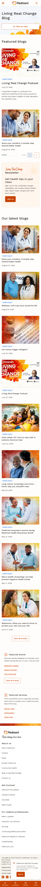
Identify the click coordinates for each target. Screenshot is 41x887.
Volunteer (6, 800)
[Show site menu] (3, 3)
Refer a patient (8, 816)
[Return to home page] (20, 3)
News (4, 758)
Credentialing (7, 842)
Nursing (5, 827)
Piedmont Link (7, 847)
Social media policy (9, 873)
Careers (5, 753)
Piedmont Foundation (10, 790)
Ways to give (7, 805)
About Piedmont (8, 748)
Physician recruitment (11, 822)
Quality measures (9, 763)
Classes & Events (8, 795)
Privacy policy (7, 870)
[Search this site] (36, 3)
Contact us (6, 778)
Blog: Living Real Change (11, 773)
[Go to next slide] (36, 155)
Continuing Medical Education (14, 832)
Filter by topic (22, 26)
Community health (9, 768)
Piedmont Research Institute (13, 837)
